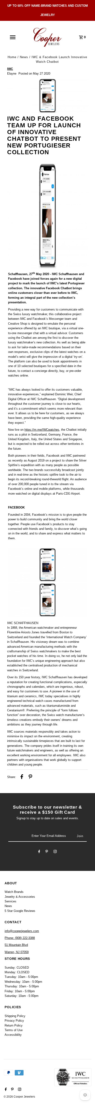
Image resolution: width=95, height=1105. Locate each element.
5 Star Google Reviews (20, 911)
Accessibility (13, 1034)
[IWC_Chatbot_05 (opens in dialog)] (47, 216)
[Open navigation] (12, 37)
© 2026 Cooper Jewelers (19, 1096)
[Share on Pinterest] (30, 777)
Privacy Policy (14, 1020)
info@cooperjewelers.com (22, 931)
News (24, 57)
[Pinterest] (46, 852)
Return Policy (14, 1025)
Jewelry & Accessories (20, 896)
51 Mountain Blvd (16, 945)
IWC (10, 69)
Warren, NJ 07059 (17, 952)
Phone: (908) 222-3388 (20, 938)
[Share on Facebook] (22, 777)
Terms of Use (14, 1030)
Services (10, 901)
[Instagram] (55, 852)
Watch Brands (14, 892)
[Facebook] (39, 852)
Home (12, 57)
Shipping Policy (15, 1016)
